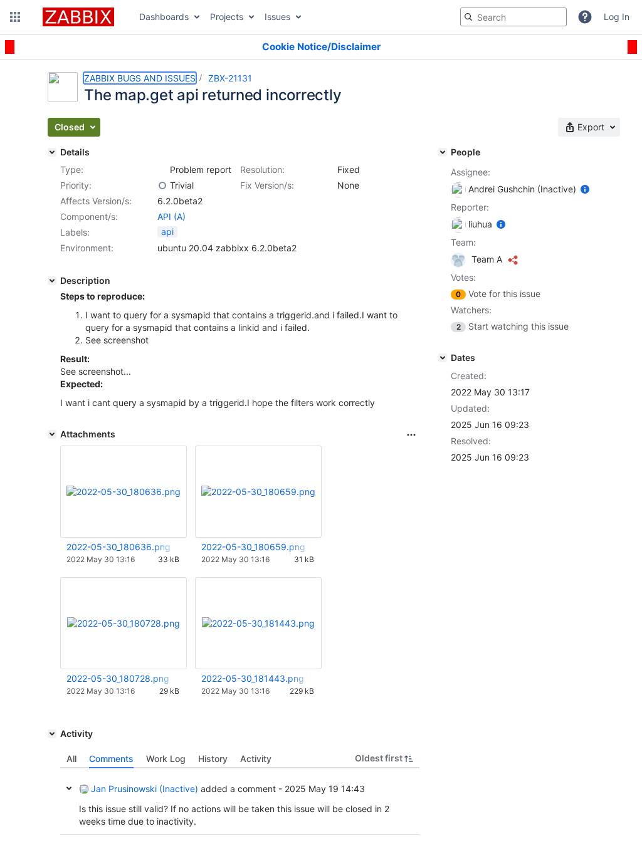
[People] (442, 152)
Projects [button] (226, 16)
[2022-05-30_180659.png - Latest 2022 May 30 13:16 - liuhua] (258, 491)
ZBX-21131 (230, 78)
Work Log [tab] (166, 758)
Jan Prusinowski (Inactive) (144, 788)
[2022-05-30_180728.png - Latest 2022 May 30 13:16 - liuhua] (123, 623)
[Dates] (442, 357)
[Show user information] (585, 189)
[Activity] (52, 733)
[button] (15, 16)
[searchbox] (513, 17)
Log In (616, 16)
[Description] (52, 280)
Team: (463, 242)
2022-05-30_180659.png (253, 546)
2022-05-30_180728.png (117, 678)
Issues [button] (277, 16)
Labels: (75, 232)
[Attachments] (52, 434)
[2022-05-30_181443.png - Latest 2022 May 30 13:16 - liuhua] (258, 623)
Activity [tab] (255, 758)
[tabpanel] (239, 801)
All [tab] (71, 758)
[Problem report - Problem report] (162, 170)
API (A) (171, 216)
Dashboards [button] (164, 16)
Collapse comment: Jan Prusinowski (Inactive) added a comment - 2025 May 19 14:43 (69, 788)
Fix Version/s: (267, 185)
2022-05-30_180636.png (118, 546)
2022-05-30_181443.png (252, 678)
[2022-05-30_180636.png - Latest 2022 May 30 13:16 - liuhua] (123, 491)
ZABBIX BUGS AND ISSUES (140, 78)
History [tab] (213, 758)
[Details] (52, 152)
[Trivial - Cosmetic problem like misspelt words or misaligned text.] (162, 185)
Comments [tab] (111, 758)
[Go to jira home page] (78, 16)
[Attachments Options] (411, 434)
